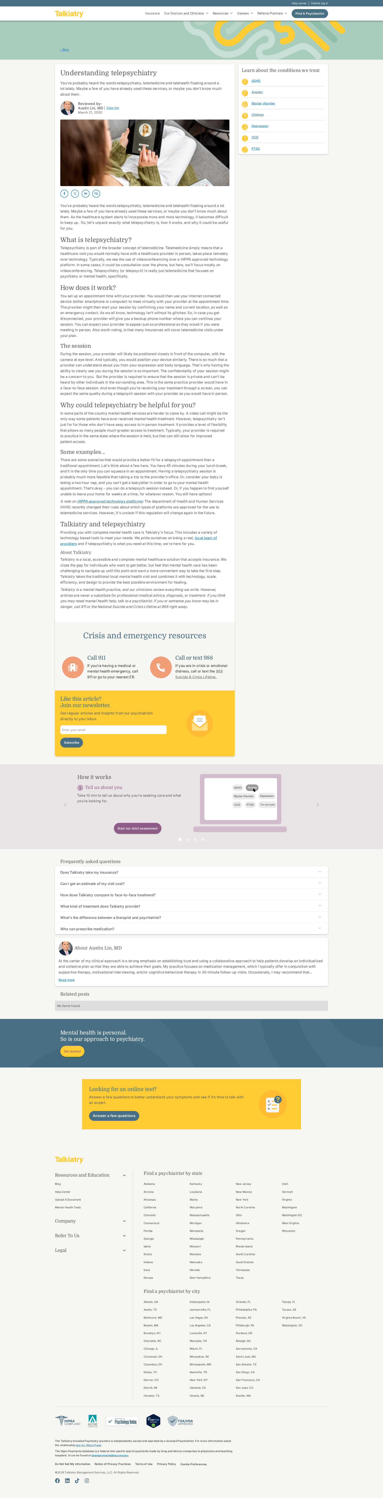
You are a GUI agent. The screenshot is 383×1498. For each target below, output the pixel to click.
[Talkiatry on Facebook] (57, 1480)
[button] (63, 805)
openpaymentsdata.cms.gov (110, 1455)
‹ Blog (64, 49)
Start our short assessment (137, 828)
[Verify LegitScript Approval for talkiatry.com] (153, 1420)
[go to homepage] (69, 13)
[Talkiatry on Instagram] (87, 1480)
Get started (72, 1051)
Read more (67, 980)
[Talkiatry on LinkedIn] (67, 1480)
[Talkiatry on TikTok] (77, 1480)
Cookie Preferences (193, 1464)
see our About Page (88, 1445)
